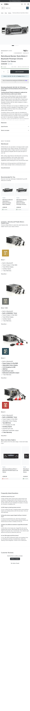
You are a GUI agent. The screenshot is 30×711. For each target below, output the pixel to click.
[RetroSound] (26, 50)
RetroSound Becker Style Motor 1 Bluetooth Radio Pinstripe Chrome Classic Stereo (21, 202)
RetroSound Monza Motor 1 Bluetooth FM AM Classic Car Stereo (10, 470)
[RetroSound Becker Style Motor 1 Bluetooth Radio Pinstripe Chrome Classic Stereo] (22, 190)
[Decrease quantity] (8, 72)
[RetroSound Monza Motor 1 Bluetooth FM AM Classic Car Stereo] (11, 456)
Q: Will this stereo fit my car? (8, 496)
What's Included (5, 130)
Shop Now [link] (3, 273)
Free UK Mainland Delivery (15, 1)
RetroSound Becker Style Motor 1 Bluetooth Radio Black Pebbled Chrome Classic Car (8, 202)
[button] (4, 50)
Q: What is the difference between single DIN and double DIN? (14, 525)
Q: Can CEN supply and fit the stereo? (10, 535)
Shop (6, 12)
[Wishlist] (25, 4)
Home (2, 12)
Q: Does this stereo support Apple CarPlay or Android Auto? (13, 516)
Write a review (15, 559)
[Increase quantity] (8, 71)
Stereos (9, 12)
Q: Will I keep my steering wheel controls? (11, 507)
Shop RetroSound (5, 167)
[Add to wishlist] (3, 53)
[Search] (27, 8)
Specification (4, 126)
